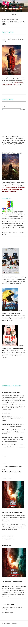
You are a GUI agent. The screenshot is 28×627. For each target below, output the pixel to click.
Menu (14, 14)
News (5, 456)
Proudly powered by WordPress (9, 623)
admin (17, 19)
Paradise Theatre (12, 8)
